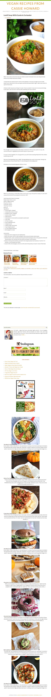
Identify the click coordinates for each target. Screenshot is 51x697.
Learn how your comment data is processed (30, 307)
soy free (6, 269)
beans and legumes (15, 268)
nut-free (37, 268)
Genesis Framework (21, 695)
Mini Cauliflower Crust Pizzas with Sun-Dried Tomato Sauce (17, 649)
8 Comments (8, 17)
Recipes (12, 267)
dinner (22, 268)
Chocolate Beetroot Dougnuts (11, 616)
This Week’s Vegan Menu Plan (10, 444)
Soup (15, 267)
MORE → (23, 334)
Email (5, 292)
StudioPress (30, 695)
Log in (40, 695)
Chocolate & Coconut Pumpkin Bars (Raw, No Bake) (15, 582)
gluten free (28, 268)
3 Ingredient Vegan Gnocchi (10, 513)
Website (5, 297)
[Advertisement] (13, 317)
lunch (32, 268)
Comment (6, 277)
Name (5, 288)
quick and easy (43, 268)
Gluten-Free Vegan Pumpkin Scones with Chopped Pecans (17, 478)
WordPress (36, 695)
